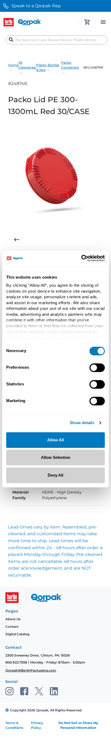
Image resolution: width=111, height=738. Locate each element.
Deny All (55, 475)
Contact (12, 627)
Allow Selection (55, 457)
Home (13, 65)
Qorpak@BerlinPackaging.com (30, 670)
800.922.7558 (16, 662)
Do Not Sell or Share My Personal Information (78, 725)
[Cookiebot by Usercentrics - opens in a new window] (81, 258)
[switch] (97, 367)
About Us (12, 619)
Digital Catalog (17, 634)
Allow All (55, 440)
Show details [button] (82, 422)
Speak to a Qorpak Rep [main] (36, 5)
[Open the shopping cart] (87, 22)
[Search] (11, 40)
